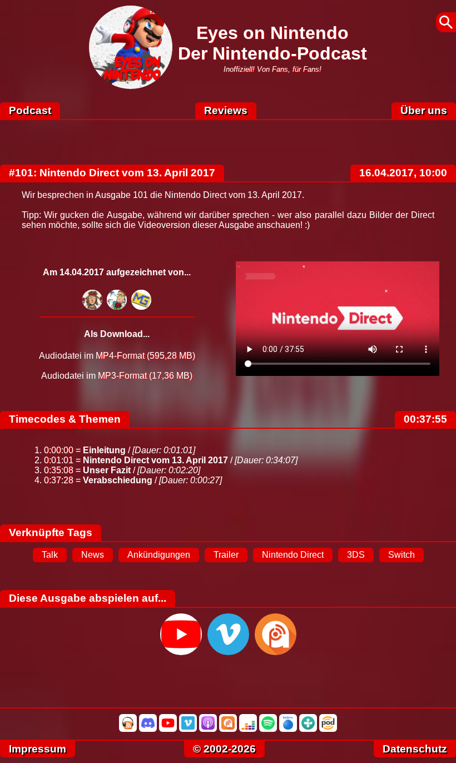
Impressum (37, 749)
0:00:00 (58, 450)
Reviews (225, 110)
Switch (401, 554)
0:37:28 (58, 480)
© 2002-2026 (224, 749)
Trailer (226, 554)
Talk (50, 554)
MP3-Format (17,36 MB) (145, 375)
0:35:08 (58, 470)
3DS (356, 554)
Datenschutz (415, 749)
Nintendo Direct (293, 554)
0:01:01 (58, 460)
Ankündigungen (158, 554)
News (92, 554)
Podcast (30, 110)
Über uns (423, 110)
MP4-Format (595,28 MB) (145, 355)
